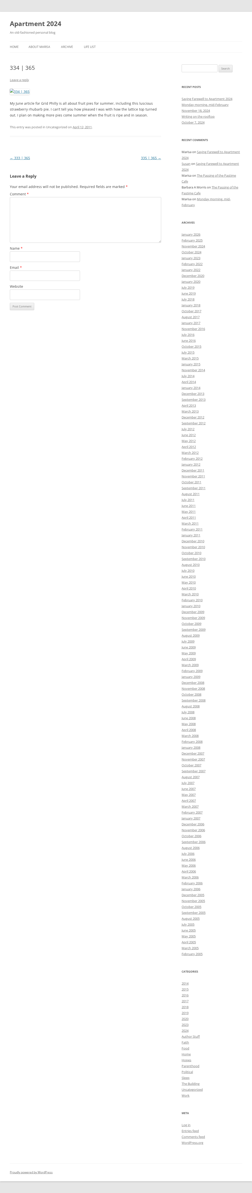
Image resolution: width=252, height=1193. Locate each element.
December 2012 (193, 417)
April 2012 (189, 447)
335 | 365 (151, 158)
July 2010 (188, 570)
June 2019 (189, 293)
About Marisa (39, 47)
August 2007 (191, 777)
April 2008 (189, 730)
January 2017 (191, 323)
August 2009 (191, 635)
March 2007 (190, 806)
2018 (185, 1007)
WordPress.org (192, 1142)
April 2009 (189, 659)
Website (16, 286)
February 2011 (192, 529)
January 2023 (191, 258)
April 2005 (189, 942)
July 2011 (188, 500)
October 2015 (191, 346)
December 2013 (193, 393)
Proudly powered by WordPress (31, 1172)
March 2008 (190, 735)
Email (16, 267)
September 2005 (193, 912)
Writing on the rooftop (198, 116)
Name (16, 248)
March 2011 (190, 523)
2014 (185, 983)
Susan (186, 163)
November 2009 (193, 618)
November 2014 (193, 370)
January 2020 (191, 281)
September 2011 (193, 488)
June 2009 (189, 647)
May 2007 (189, 794)
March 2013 (190, 411)
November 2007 (193, 759)
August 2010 (191, 564)
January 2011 (191, 535)
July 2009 (188, 641)
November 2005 (193, 901)
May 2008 (189, 724)
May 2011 (189, 511)
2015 (185, 989)
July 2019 (188, 287)
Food (185, 1048)
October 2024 (191, 252)
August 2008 (191, 706)
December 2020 (193, 275)
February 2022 (192, 264)
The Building (191, 1083)
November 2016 (193, 329)
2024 (185, 1030)
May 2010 (189, 582)
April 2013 (189, 405)
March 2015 (190, 358)
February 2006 (192, 883)
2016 (185, 995)
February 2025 (192, 240)
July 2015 (188, 352)
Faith (185, 1042)
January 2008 (191, 747)
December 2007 (193, 753)
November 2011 (193, 476)
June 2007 (189, 789)
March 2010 (190, 594)
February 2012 (192, 458)
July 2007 (188, 783)
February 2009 (192, 671)
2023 (185, 1024)
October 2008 (191, 694)
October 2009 (191, 623)
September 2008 (193, 700)
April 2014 (189, 382)
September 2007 (193, 771)
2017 (185, 1001)
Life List (90, 47)
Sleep (185, 1078)
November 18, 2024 (196, 110)
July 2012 (188, 429)
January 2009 (191, 677)
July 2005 (188, 924)
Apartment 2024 (35, 23)
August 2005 (191, 918)
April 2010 (189, 588)
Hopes (186, 1060)
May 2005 (189, 936)
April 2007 (189, 800)
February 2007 (192, 812)
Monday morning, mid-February (205, 104)
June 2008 (189, 718)
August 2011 (191, 494)
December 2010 (193, 541)
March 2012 (190, 452)
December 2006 (193, 824)
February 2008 (192, 741)
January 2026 (191, 234)
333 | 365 (20, 158)
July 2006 (188, 853)
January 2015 (191, 364)
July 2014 (188, 376)
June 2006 (189, 859)
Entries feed (190, 1131)
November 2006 (193, 830)
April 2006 (189, 871)
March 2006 (190, 877)
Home (14, 47)
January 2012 (191, 464)
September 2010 (193, 559)
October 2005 (191, 907)
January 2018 (191, 305)
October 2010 (191, 553)
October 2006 (191, 836)
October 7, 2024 (193, 122)
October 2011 (191, 482)
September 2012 (193, 423)
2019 (185, 1013)
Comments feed (193, 1137)
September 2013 (193, 399)
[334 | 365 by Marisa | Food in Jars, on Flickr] (20, 91)
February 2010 (192, 600)
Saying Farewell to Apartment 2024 (207, 99)
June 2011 (189, 505)
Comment (19, 194)
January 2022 (191, 270)
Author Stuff (191, 1036)
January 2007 (191, 818)
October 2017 (191, 311)
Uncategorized (192, 1089)
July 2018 (188, 299)
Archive (67, 47)
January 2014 (191, 388)
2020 (185, 1019)
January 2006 (191, 889)
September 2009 (193, 629)
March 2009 (190, 665)
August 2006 (191, 848)
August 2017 (191, 317)
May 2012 (189, 441)
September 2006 (193, 842)
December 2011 (193, 470)
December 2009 (193, 612)
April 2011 (189, 517)
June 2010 (189, 576)
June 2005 (189, 930)
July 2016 (188, 334)
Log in (186, 1125)
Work (185, 1095)
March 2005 (190, 948)
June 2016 (189, 340)
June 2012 (189, 435)
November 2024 (193, 246)
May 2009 (189, 653)
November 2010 (193, 547)
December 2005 (193, 895)
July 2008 (188, 712)
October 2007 (191, 765)
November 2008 (193, 688)
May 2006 (189, 865)
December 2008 (193, 682)
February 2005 (192, 954)
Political (187, 1072)
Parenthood (190, 1066)
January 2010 (191, 606)
